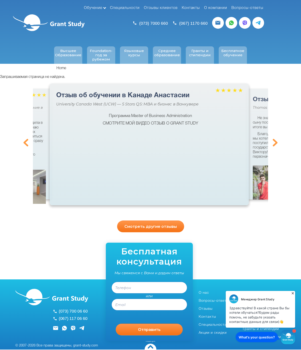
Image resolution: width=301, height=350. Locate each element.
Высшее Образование (68, 53)
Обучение (93, 8)
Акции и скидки (213, 332)
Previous (26, 142)
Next (275, 142)
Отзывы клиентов (161, 8)
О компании (215, 8)
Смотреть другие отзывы (150, 226)
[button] (35, 187)
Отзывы (206, 308)
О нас (204, 292)
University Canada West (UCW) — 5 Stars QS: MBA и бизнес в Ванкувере (127, 104)
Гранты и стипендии (200, 53)
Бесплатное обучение (232, 53)
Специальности (125, 8)
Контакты (191, 8)
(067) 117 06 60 (73, 318)
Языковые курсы (134, 53)
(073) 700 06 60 (73, 311)
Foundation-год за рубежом (101, 55)
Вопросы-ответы (247, 8)
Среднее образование (167, 53)
